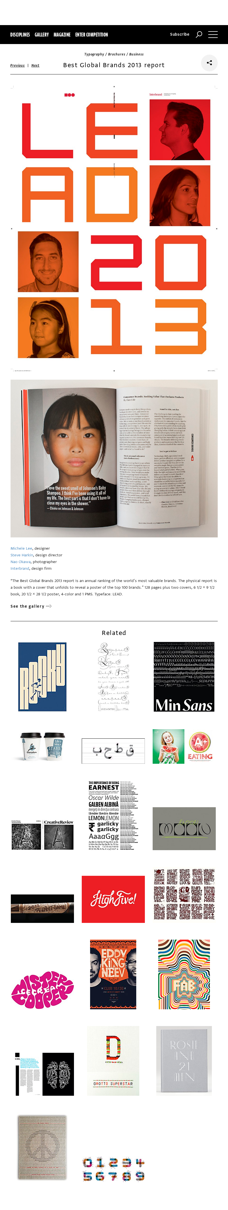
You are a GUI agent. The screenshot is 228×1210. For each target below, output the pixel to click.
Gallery (42, 34)
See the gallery (27, 606)
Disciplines (20, 34)
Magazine (62, 34)
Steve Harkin (22, 555)
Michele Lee (21, 548)
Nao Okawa (21, 561)
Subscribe (180, 34)
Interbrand (20, 568)
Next (35, 65)
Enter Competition (91, 34)
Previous (17, 65)
